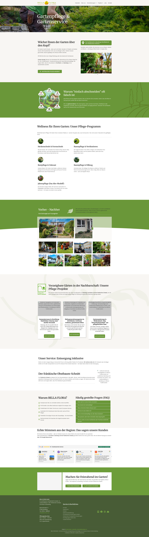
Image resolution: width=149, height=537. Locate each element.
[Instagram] (104, 511)
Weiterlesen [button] (59, 461)
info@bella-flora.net (44, 512)
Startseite (77, 3)
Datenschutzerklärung (68, 512)
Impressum (66, 509)
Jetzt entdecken (49, 336)
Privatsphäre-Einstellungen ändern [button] (71, 514)
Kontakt (110, 3)
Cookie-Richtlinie (67, 519)
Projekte (100, 3)
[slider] (56, 228)
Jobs (106, 3)
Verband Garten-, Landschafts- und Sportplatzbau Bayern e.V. (76, 529)
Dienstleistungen (91, 3)
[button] (111, 456)
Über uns (83, 3)
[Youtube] (98, 511)
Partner (65, 511)
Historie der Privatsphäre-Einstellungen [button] (72, 516)
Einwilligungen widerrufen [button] (69, 517)
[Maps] (108, 511)
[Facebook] (101, 511)
